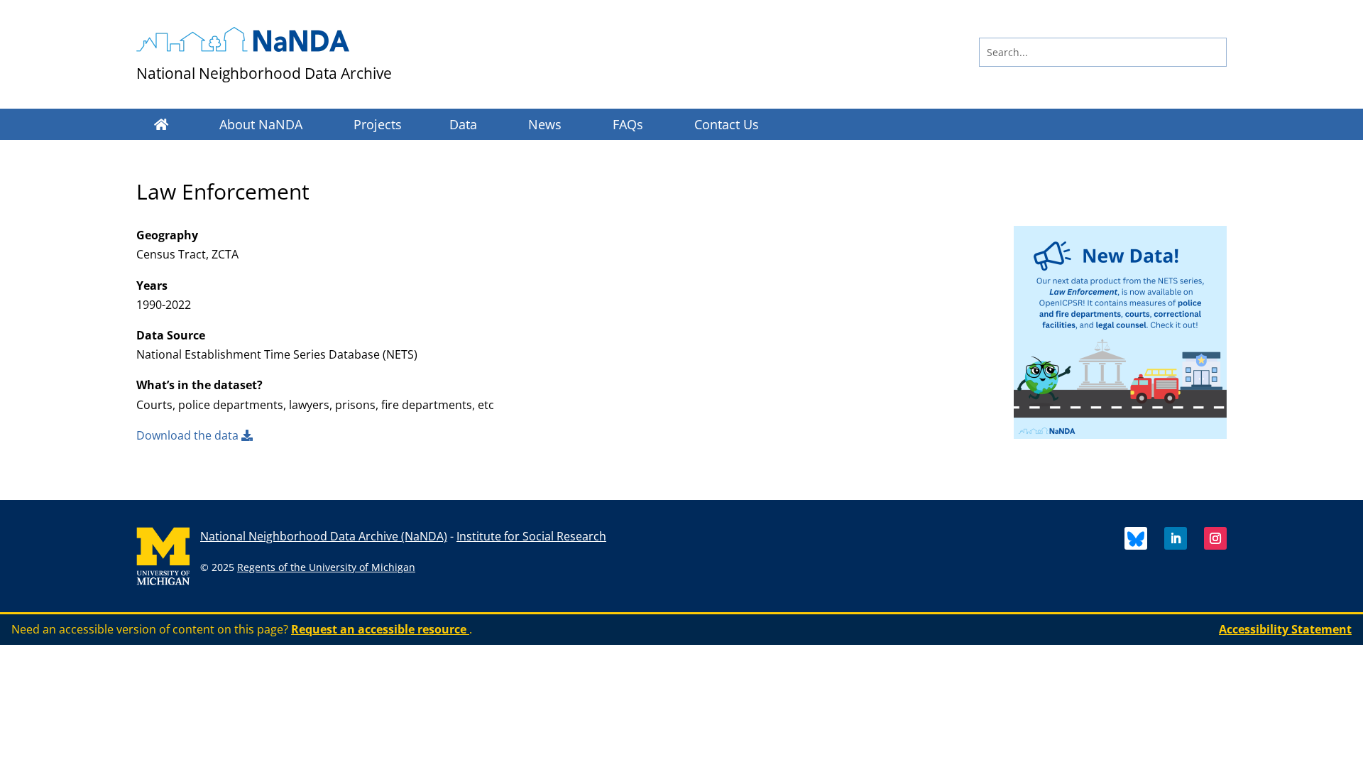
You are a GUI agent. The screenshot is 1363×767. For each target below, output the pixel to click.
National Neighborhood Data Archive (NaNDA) (323, 536)
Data (463, 124)
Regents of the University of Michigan (326, 567)
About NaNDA (260, 124)
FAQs (628, 124)
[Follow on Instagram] (1215, 538)
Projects (378, 124)
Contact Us (726, 124)
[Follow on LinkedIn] (1175, 538)
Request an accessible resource (380, 629)
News (545, 124)
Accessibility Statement (1285, 629)
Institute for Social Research (531, 536)
